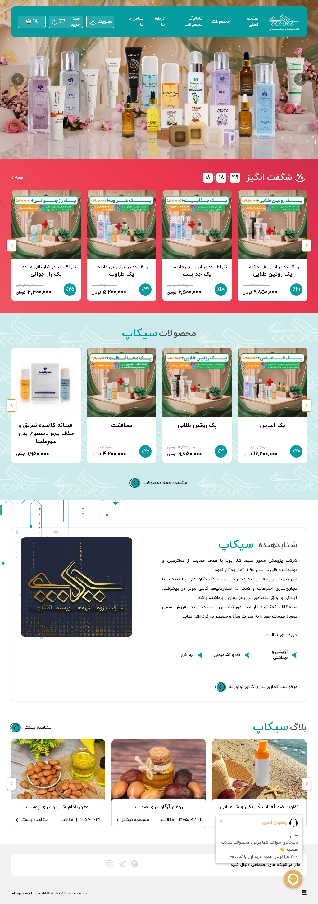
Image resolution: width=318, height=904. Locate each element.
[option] (159, 79)
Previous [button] (11, 245)
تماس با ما (135, 22)
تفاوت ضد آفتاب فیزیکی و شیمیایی (259, 807)
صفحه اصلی (252, 22)
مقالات (167, 820)
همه (19, 177)
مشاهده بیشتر (135, 820)
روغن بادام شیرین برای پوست (58, 807)
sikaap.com (20, 893)
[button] (17, 79)
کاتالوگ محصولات (193, 22)
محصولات (221, 21)
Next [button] (306, 245)
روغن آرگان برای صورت (159, 807)
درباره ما (160, 22)
